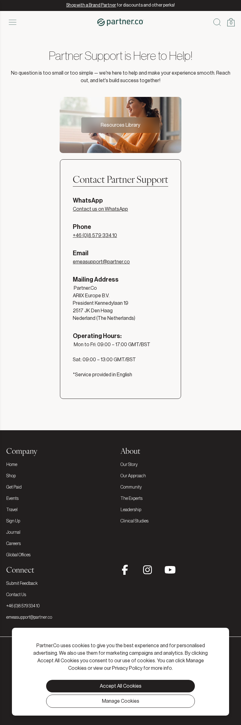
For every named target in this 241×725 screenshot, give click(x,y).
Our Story (129, 465)
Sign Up (13, 521)
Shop (11, 476)
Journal (13, 532)
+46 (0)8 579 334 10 (95, 235)
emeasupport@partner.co (101, 261)
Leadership (130, 510)
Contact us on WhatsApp (100, 209)
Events (12, 498)
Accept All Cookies (121, 686)
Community (131, 487)
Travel (12, 510)
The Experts (131, 498)
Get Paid (14, 487)
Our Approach (133, 476)
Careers (13, 544)
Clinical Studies (134, 521)
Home (11, 465)
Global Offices (18, 555)
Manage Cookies (120, 701)
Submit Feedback (22, 583)
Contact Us (16, 595)
